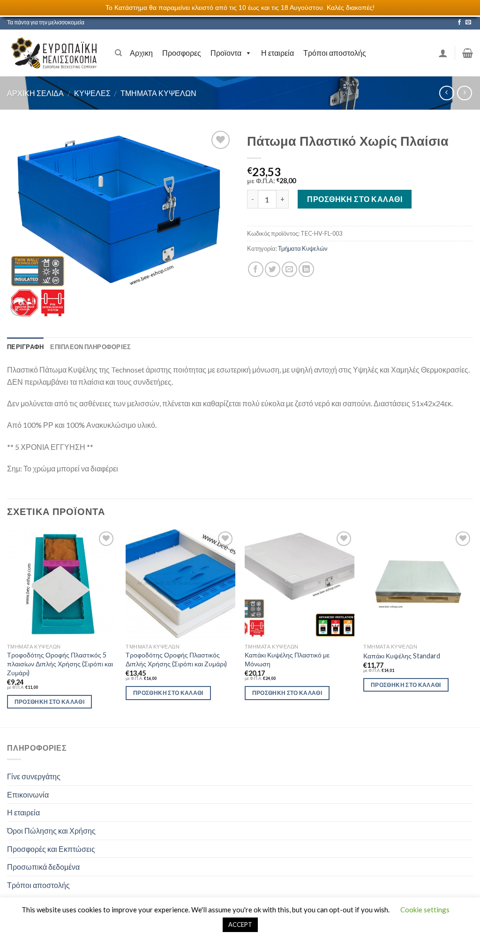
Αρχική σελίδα (35, 93)
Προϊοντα (225, 52)
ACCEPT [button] (240, 924)
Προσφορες (181, 52)
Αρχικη (141, 52)
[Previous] (7, 627)
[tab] (25, 346)
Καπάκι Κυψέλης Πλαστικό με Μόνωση (287, 659)
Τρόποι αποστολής (334, 52)
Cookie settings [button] (425, 909)
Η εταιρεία (277, 52)
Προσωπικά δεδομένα (43, 866)
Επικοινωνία (28, 794)
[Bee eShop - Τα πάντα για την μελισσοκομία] (54, 53)
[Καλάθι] (467, 53)
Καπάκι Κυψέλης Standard (401, 656)
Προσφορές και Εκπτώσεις (51, 848)
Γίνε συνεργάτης (33, 776)
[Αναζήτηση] (118, 53)
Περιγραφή (25, 347)
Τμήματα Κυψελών (158, 93)
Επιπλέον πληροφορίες (90, 347)
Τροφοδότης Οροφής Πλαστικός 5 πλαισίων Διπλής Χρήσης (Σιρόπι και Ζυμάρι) (60, 663)
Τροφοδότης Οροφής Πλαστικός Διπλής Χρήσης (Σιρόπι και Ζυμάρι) (176, 659)
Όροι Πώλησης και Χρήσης (51, 830)
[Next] (472, 627)
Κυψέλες (92, 93)
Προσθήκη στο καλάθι (354, 198)
